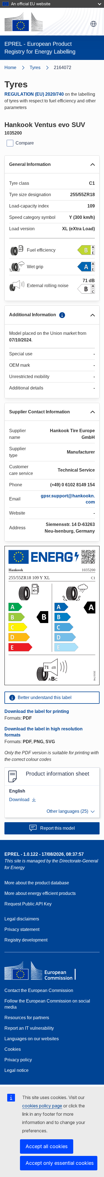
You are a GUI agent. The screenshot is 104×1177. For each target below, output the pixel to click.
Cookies (12, 1049)
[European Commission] (23, 21)
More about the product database (36, 882)
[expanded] (92, 164)
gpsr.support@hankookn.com (68, 498)
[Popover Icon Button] (62, 315)
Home (10, 67)
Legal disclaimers (21, 919)
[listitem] (42, 67)
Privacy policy (18, 1059)
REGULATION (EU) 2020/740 (34, 94)
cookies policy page (42, 1105)
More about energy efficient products (40, 893)
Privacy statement (21, 929)
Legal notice (16, 1070)
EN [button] (93, 24)
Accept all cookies (47, 1146)
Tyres (35, 67)
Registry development (25, 940)
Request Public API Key (28, 904)
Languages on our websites (31, 1038)
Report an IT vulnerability (29, 1028)
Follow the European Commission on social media (47, 1004)
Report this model (57, 828)
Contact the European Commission (38, 990)
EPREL (44, 854)
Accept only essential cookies (60, 1163)
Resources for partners (26, 1017)
